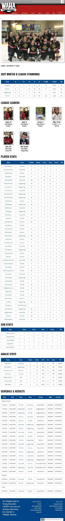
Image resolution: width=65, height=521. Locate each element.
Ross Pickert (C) (8, 243)
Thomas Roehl (8, 229)
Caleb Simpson (8, 319)
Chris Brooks (8, 201)
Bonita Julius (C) (8, 194)
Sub (21, 377)
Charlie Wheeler (8, 183)
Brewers (7, 89)
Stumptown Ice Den (58, 504)
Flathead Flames (58, 510)
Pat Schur (8, 256)
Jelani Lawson (8, 284)
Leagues (52, 16)
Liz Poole (8, 316)
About (39, 13)
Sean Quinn (8, 274)
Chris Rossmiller (8, 197)
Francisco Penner (8, 169)
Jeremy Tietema (8, 263)
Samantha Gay (8, 222)
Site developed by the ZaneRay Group (53, 519)
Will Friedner (8, 232)
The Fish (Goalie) (22, 305)
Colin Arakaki (8, 277)
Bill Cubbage (8, 204)
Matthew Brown (8, 377)
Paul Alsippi (8, 211)
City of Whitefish (58, 508)
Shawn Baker (8, 246)
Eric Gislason (8, 249)
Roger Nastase (8, 173)
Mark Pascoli (8, 208)
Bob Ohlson (8, 215)
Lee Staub (8, 302)
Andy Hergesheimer (8, 270)
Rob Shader (8, 176)
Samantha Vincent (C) (8, 260)
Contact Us (38, 512)
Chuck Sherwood (8, 370)
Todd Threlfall (8, 180)
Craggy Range (7, 92)
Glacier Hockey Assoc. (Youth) (55, 506)
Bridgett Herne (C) (8, 288)
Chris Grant (8, 239)
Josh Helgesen (8, 166)
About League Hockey (36, 506)
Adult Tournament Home (36, 510)
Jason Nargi (8, 267)
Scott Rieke (8, 218)
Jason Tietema (10, 347)
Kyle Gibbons (8, 367)
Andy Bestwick (8, 309)
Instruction (24, 13)
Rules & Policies (37, 508)
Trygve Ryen (8, 291)
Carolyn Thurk (8, 381)
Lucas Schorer (8, 187)
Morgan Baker (8, 312)
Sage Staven (8, 363)
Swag (54, 13)
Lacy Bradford (8, 281)
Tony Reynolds (8, 253)
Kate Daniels (8, 298)
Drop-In (33, 13)
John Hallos (8, 295)
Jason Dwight (10, 340)
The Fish (7, 96)
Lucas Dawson (8, 190)
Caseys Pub (7, 85)
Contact (47, 13)
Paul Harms (8, 305)
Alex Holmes (8, 225)
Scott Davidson (8, 236)
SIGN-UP (60, 13)
